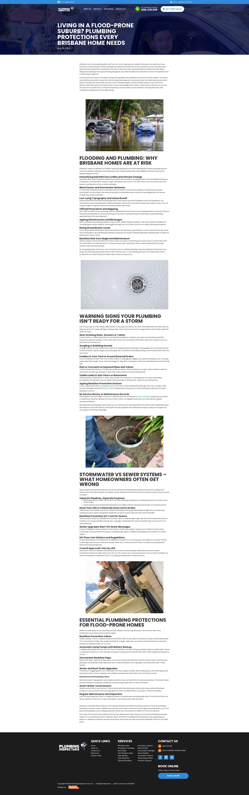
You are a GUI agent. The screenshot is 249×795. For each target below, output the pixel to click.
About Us (87, 9)
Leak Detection (123, 758)
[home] (66, 9)
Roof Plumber (143, 748)
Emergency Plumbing (126, 748)
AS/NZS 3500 (107, 388)
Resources (108, 9)
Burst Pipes (122, 751)
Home (93, 746)
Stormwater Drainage (146, 751)
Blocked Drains (123, 746)
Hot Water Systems (145, 746)
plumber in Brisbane (143, 396)
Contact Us (121, 9)
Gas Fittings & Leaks (125, 753)
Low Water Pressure (145, 756)
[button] (97, 9)
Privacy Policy (96, 756)
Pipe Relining (122, 756)
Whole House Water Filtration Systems (145, 759)
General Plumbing (125, 760)
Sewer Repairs (143, 753)
